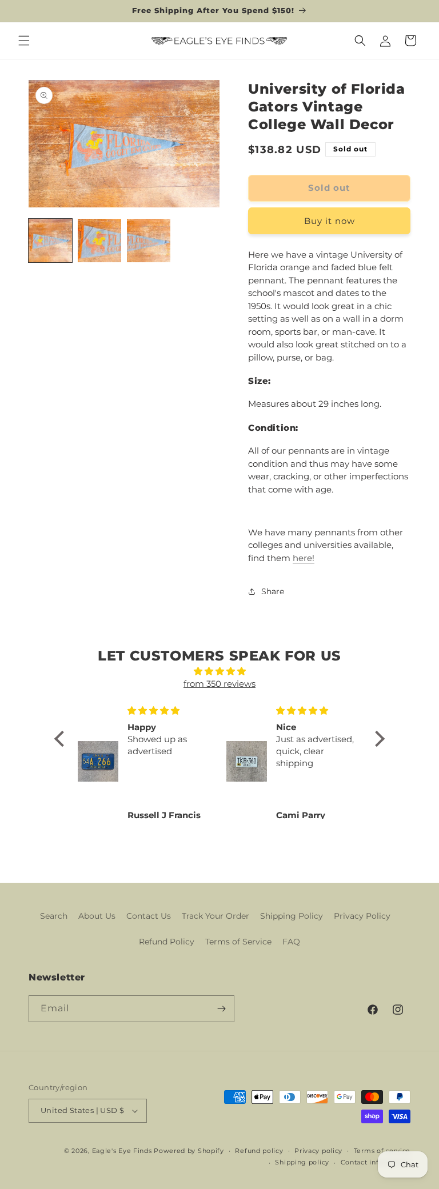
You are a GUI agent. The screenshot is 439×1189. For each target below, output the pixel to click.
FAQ (291, 941)
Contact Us (148, 916)
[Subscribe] (221, 1008)
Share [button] (272, 591)
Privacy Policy (362, 916)
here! (303, 558)
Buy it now (329, 220)
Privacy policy (318, 1151)
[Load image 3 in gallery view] (148, 240)
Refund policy (259, 1151)
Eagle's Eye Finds (122, 1151)
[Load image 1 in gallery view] (50, 240)
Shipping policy (302, 1162)
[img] (219, 671)
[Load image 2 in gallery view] (99, 240)
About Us (96, 916)
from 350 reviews (219, 683)
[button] (24, 40)
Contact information (375, 1162)
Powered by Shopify (189, 1151)
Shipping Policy (291, 916)
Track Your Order (215, 916)
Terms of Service (238, 941)
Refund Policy (166, 941)
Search (53, 916)
